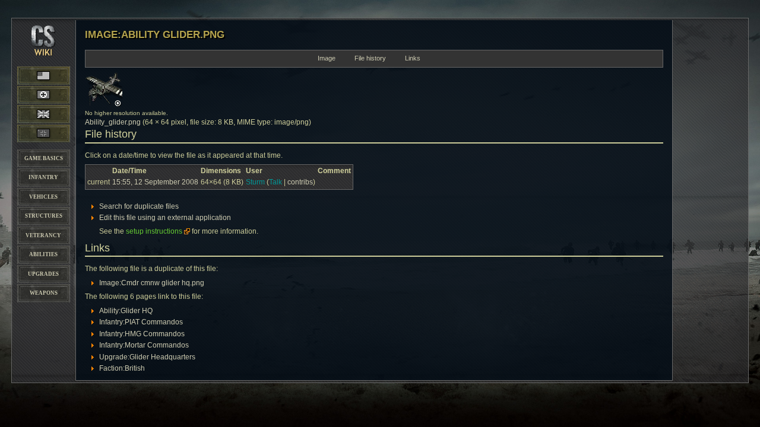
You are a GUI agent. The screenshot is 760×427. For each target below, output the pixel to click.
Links (412, 58)
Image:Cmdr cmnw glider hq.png (151, 283)
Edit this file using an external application (165, 218)
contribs (300, 182)
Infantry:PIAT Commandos (141, 322)
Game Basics (43, 158)
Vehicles (43, 197)
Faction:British (122, 368)
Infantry (43, 177)
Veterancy (43, 235)
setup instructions (154, 231)
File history (370, 58)
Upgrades (43, 274)
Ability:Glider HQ (126, 311)
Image (326, 58)
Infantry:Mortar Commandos (144, 345)
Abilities (43, 254)
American (55, 75)
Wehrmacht (43, 95)
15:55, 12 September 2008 (155, 182)
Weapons (44, 293)
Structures (43, 216)
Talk (275, 182)
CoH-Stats (43, 50)
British (43, 114)
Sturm (255, 182)
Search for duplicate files (139, 206)
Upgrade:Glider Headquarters (147, 357)
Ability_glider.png (113, 122)
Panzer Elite (43, 133)
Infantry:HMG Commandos (142, 334)
